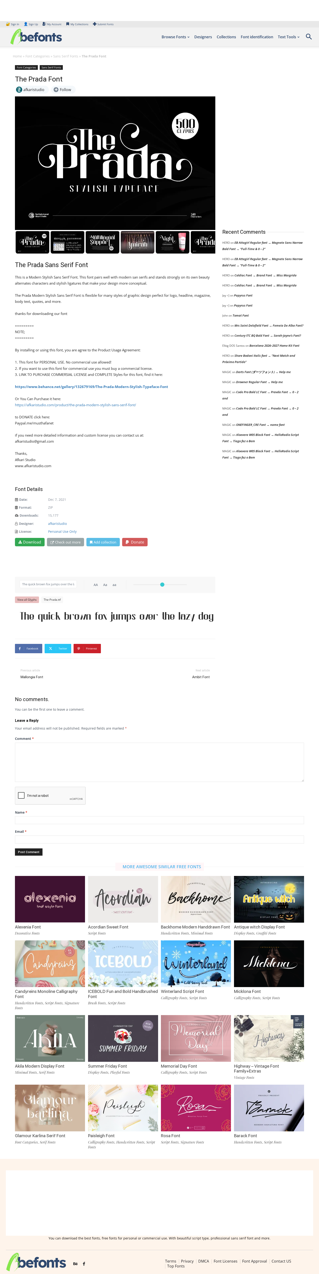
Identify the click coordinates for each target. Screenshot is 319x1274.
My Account (54, 24)
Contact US (281, 1261)
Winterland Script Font (182, 991)
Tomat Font (241, 315)
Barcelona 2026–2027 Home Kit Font (274, 345)
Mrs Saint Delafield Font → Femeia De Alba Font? (268, 325)
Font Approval (254, 1261)
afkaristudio (57, 523)
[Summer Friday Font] (123, 1038)
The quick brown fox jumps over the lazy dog (117, 617)
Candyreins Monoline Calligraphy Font (46, 994)
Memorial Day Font (179, 1066)
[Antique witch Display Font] (269, 899)
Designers (203, 36)
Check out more (68, 542)
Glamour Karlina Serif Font (40, 1135)
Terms (170, 1261)
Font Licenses (225, 1261)
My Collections (79, 24)
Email (21, 831)
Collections (226, 36)
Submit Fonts (105, 24)
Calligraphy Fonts (174, 997)
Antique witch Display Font (259, 927)
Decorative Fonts (27, 933)
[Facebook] (84, 1264)
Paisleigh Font (101, 1135)
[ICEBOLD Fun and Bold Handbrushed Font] (123, 963)
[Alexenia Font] (50, 899)
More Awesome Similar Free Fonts (162, 866)
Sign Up (31, 24)
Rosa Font (170, 1135)
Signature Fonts (192, 1142)
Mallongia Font (32, 677)
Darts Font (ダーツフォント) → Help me (263, 372)
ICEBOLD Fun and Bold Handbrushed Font (123, 994)
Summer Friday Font (107, 1066)
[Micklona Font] (269, 963)
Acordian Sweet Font (108, 927)
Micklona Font (247, 991)
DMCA (203, 1261)
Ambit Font (201, 677)
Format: (25, 507)
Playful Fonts (120, 1072)
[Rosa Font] (196, 1108)
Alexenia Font (28, 927)
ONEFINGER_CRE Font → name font (260, 425)
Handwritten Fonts (175, 933)
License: (25, 531)
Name (21, 812)
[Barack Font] (269, 1108)
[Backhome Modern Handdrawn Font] (196, 899)
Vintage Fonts (244, 1077)
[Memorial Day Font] (196, 1038)
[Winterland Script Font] (196, 963)
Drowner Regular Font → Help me (259, 382)
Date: (23, 499)
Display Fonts (244, 933)
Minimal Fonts (202, 933)
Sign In (13, 24)
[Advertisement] (257, 142)
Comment (24, 738)
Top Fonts (176, 1266)
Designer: (26, 523)
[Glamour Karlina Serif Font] (50, 1108)
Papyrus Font (243, 295)
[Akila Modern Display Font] (50, 1038)
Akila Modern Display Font (39, 1066)
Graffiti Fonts (266, 933)
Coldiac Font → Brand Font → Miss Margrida (265, 275)
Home (17, 56)
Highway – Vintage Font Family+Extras (256, 1069)
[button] (308, 38)
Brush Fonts (97, 1003)
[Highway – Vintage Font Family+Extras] (269, 1038)
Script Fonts (97, 933)
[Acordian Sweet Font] (123, 899)
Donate (137, 542)
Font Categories (37, 56)
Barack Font (245, 1135)
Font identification (257, 36)
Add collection (105, 542)
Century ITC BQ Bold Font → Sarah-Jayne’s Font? (267, 335)
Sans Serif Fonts (65, 56)
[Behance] (75, 1264)
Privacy (187, 1261)
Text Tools (287, 36)
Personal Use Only (62, 531)
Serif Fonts (47, 1072)
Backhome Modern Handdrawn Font (195, 927)
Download (32, 542)
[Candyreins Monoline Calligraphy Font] (50, 963)
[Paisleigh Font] (123, 1108)
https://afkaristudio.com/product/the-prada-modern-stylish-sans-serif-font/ (75, 404)
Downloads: (29, 515)
